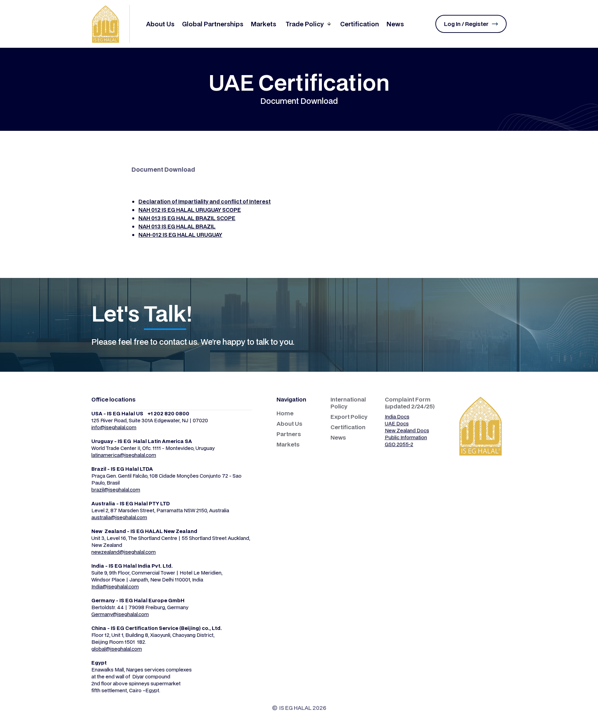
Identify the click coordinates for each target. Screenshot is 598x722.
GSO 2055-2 (399, 444)
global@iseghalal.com (116, 649)
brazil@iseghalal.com (115, 489)
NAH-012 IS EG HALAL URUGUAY (180, 234)
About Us (160, 24)
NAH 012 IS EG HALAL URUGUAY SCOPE (189, 210)
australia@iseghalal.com (119, 517)
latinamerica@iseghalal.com (123, 455)
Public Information (406, 437)
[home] (110, 24)
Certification (359, 24)
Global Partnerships (212, 24)
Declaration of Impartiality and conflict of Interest (204, 201)
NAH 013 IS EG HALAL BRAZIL (177, 226)
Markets (263, 24)
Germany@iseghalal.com (120, 614)
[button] (308, 23)
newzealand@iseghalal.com (123, 552)
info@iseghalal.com (113, 427)
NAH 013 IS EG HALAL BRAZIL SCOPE (186, 218)
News (395, 24)
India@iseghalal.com (115, 586)
